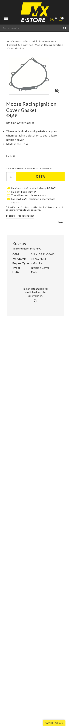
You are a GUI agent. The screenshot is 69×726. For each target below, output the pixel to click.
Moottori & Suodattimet (39, 41)
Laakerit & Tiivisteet (20, 44)
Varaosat (16, 41)
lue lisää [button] (10, 156)
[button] (63, 19)
